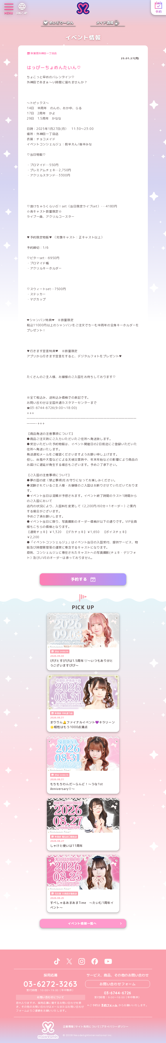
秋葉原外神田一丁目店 (44, 53)
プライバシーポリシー (114, 1026)
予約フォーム (109, 1005)
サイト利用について (87, 1026)
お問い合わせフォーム (117, 984)
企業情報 (68, 1026)
